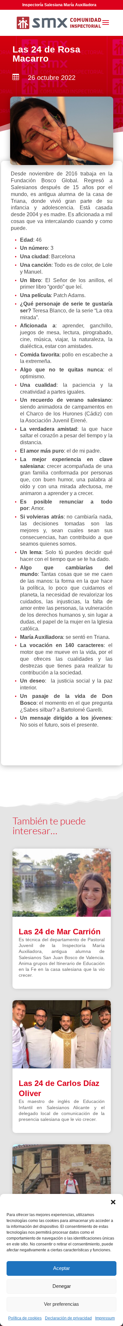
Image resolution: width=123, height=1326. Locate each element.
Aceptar (61, 1268)
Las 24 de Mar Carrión (60, 931)
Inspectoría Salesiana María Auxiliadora (59, 5)
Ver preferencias (61, 1304)
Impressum (105, 1318)
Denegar (61, 1286)
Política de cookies (25, 1318)
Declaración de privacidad (68, 1318)
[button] (113, 1202)
